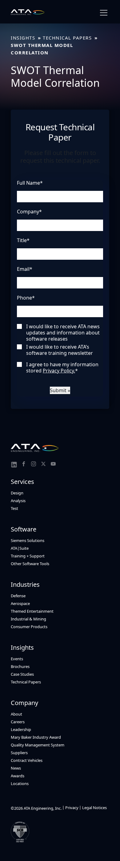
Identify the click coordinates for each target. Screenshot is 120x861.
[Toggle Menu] (103, 13)
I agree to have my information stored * (62, 367)
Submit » (60, 390)
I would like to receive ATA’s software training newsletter (59, 350)
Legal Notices (94, 807)
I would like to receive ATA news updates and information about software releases (63, 332)
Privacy (71, 807)
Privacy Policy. (59, 370)
